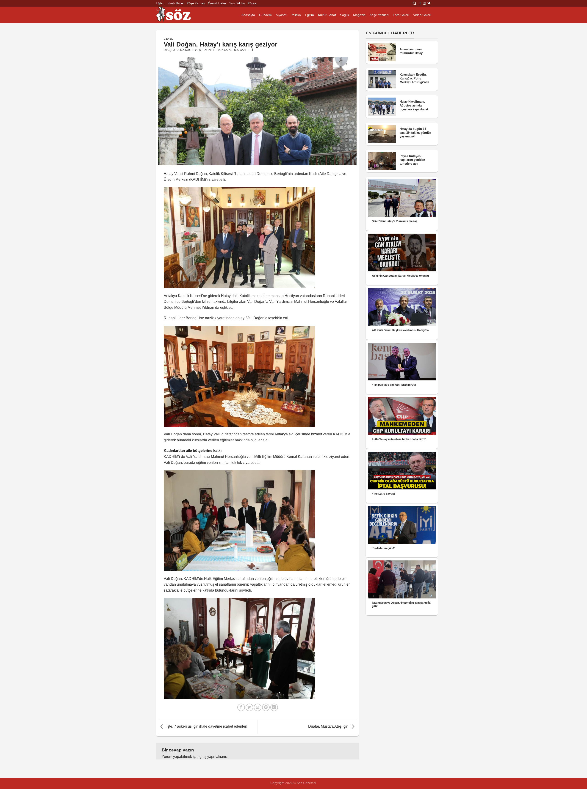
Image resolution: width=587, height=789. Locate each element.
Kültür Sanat (327, 15)
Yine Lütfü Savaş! (383, 493)
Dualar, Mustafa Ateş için (328, 727)
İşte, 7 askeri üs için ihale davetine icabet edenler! (206, 727)
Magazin (359, 15)
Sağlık (344, 15)
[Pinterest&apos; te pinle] (266, 707)
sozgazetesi (243, 50)
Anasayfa (248, 15)
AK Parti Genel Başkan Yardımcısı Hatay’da (400, 330)
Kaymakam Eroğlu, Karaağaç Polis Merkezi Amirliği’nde (414, 78)
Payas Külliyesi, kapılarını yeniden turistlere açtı (412, 159)
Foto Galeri (401, 15)
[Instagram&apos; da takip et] (424, 3)
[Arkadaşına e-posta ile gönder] (257, 707)
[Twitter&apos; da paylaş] (249, 707)
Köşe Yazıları (196, 3)
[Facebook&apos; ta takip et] (420, 3)
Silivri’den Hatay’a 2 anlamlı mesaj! (395, 221)
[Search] (414, 3)
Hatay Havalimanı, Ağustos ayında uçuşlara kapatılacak (414, 105)
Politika (296, 15)
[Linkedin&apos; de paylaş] (274, 707)
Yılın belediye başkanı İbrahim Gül (394, 384)
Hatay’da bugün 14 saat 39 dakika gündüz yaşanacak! (415, 132)
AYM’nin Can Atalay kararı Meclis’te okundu (400, 275)
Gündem (265, 15)
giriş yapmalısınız (213, 757)
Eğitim (160, 3)
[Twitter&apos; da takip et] (428, 3)
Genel (168, 38)
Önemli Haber (217, 3)
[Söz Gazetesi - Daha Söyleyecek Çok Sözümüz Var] (179, 15)
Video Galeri (422, 15)
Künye (252, 3)
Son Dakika (237, 3)
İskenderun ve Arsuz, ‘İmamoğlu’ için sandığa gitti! (401, 604)
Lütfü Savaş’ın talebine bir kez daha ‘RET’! (399, 439)
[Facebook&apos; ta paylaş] (241, 707)
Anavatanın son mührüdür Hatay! (412, 51)
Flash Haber (176, 3)
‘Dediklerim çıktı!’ (383, 548)
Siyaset (281, 15)
